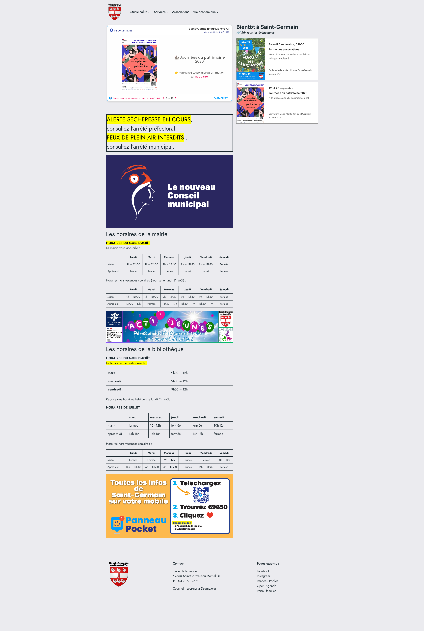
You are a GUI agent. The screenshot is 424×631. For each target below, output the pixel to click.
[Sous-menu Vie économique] (217, 12)
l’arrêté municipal (152, 146)
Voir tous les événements (257, 32)
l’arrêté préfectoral (153, 128)
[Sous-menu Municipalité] (149, 12)
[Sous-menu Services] (167, 12)
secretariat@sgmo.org (201, 588)
